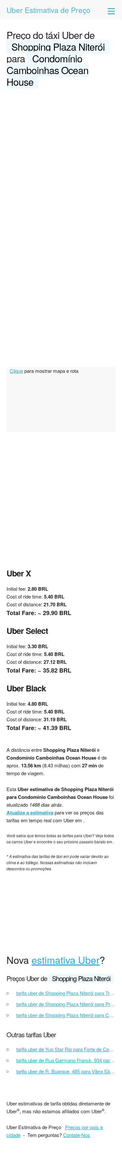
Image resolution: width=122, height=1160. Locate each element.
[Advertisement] (61, 158)
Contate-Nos (76, 1134)
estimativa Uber (66, 960)
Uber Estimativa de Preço (48, 10)
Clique (16, 370)
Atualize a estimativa (30, 812)
